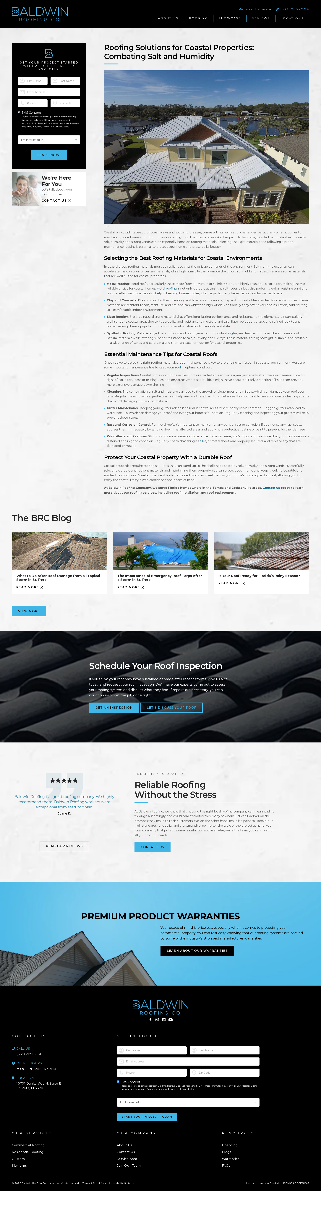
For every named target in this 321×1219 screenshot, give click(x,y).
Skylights (19, 1165)
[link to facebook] (150, 1020)
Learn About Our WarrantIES (197, 951)
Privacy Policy (62, 126)
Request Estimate (255, 9)
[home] (78, 14)
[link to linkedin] (164, 1020)
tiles (203, 441)
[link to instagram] (157, 1020)
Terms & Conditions (94, 1183)
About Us (124, 1145)
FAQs (226, 1165)
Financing (230, 1145)
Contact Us (152, 847)
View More (29, 611)
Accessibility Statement (123, 1183)
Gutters (18, 1159)
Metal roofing (167, 288)
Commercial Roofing (28, 1145)
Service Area (127, 1159)
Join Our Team (129, 1165)
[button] (168, 18)
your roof (174, 367)
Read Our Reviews (64, 846)
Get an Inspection (114, 707)
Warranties (230, 1159)
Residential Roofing (27, 1152)
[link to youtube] (170, 1020)
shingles (231, 333)
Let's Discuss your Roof (171, 707)
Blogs (226, 1152)
